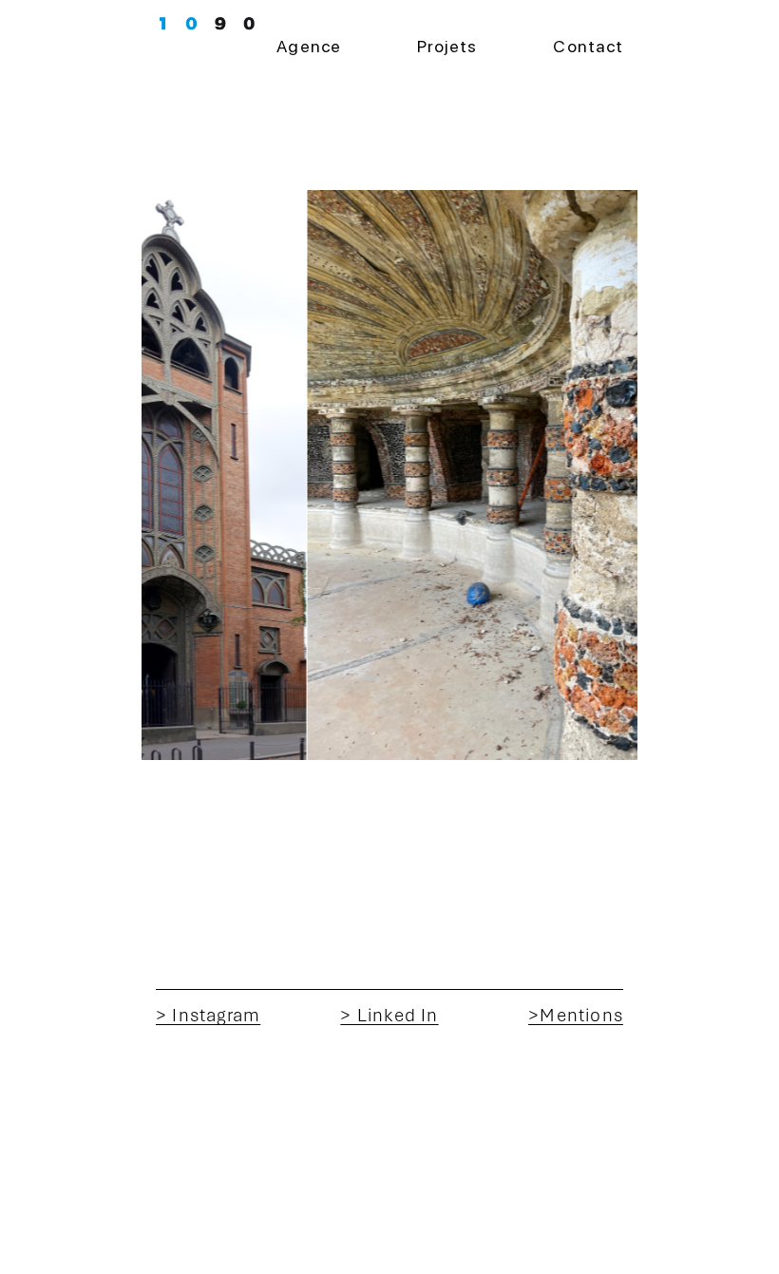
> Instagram (208, 1015)
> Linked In (389, 1015)
